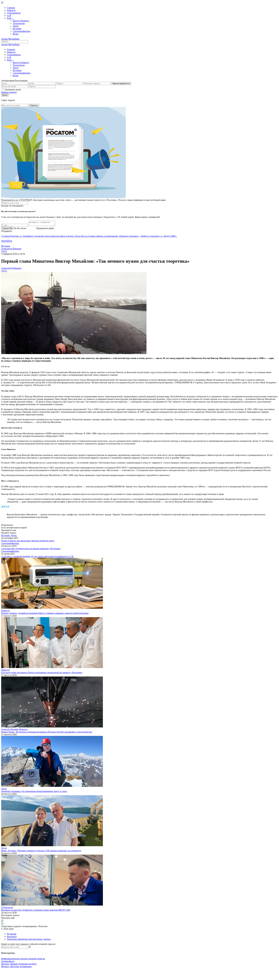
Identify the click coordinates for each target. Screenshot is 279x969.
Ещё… (10, 18)
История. (5, 246)
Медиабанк (13, 39)
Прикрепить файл (45, 228)
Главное (11, 7)
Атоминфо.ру (8, 961)
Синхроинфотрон (21, 31)
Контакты (12, 936)
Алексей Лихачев (9, 729)
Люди (15, 26)
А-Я (9, 15)
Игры (15, 34)
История (17, 28)
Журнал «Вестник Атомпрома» (16, 966)
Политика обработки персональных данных (29, 939)
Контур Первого (21, 20)
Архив (4, 39)
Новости (11, 10)
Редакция (11, 934)
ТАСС (4, 251)
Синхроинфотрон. (10, 543)
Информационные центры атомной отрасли (23, 958)
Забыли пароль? (9, 92)
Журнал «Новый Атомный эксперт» (19, 964)
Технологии (19, 23)
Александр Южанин (11, 248)
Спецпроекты (14, 13)
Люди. (14, 535)
